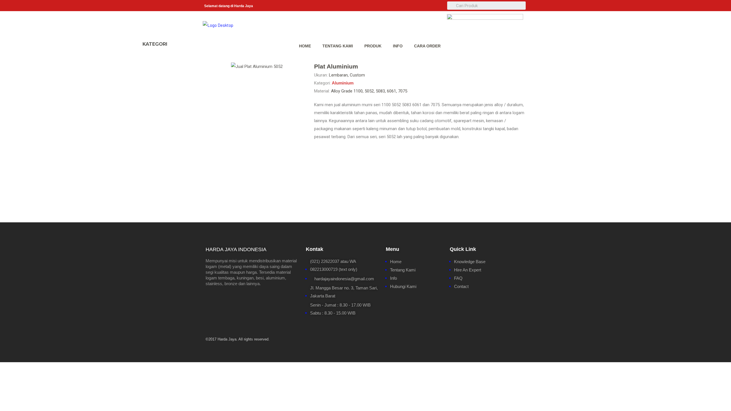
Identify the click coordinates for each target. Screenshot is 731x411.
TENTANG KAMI (337, 46)
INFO (398, 46)
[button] (178, 41)
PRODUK (372, 46)
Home (305, 46)
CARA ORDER (427, 46)
